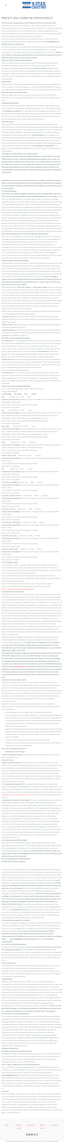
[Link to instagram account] (32, 1134)
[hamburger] (6, 5)
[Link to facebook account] (27, 1134)
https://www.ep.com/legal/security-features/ (19, 795)
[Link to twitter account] (29, 1134)
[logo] (34, 5)
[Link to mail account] (34, 1134)
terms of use (31, 1125)
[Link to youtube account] (37, 1134)
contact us (54, 1125)
